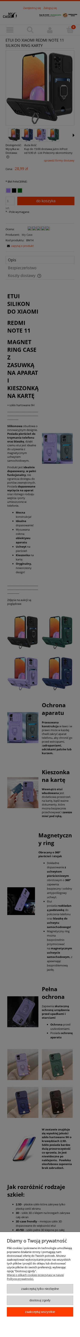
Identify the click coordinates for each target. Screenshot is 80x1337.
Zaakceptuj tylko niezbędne (40, 1288)
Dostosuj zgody (40, 1300)
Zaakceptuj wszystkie (40, 1312)
